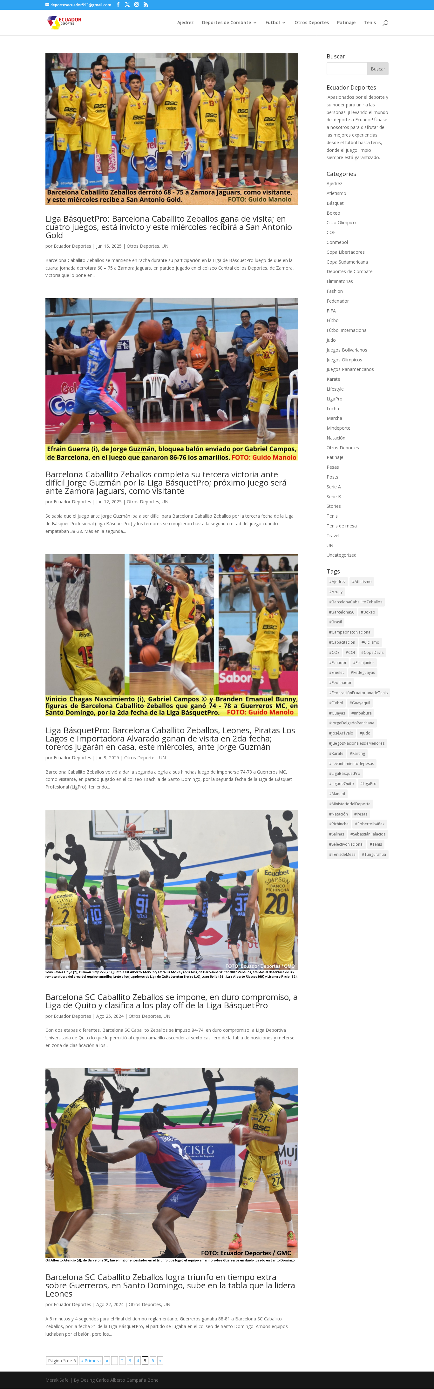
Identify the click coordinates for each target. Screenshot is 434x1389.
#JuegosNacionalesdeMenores (356, 743)
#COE (334, 652)
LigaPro (334, 399)
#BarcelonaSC (342, 612)
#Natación (338, 814)
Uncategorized (341, 555)
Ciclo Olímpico (341, 222)
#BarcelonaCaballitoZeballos (355, 602)
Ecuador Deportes (72, 246)
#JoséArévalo (341, 733)
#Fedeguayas (363, 672)
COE (331, 232)
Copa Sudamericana (347, 262)
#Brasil (335, 622)
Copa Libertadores (346, 252)
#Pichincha (339, 824)
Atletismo (336, 193)
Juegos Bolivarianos (347, 350)
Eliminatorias (340, 281)
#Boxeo (368, 612)
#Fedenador (340, 682)
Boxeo (333, 213)
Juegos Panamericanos (350, 369)
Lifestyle (335, 389)
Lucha (333, 409)
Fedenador (338, 301)
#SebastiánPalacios (367, 834)
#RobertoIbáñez (369, 824)
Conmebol (337, 242)
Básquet (335, 203)
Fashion (335, 291)
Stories (334, 506)
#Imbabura (361, 713)
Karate (333, 379)
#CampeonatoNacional (350, 632)
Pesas (333, 467)
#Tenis (376, 844)
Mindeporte (338, 428)
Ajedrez (185, 22)
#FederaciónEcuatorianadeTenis (358, 692)
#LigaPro (368, 783)
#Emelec (336, 672)
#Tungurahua (374, 854)
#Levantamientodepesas (351, 763)
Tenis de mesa (342, 526)
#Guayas (337, 713)
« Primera (91, 1361)
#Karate (336, 753)
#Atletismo (362, 581)
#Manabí (337, 793)
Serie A (334, 487)
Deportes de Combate (226, 22)
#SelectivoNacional (346, 844)
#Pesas (360, 814)
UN (165, 246)
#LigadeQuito (341, 783)
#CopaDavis (372, 652)
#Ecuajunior (363, 662)
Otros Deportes (312, 22)
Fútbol (273, 22)
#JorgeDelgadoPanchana (351, 723)
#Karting (357, 753)
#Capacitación (342, 642)
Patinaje (346, 22)
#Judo (365, 733)
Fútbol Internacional (347, 330)
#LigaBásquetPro (344, 773)
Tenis (370, 22)
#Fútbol (336, 703)
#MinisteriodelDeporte (349, 804)
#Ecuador (338, 662)
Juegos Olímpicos (344, 360)
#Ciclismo (370, 642)
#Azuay (335, 591)
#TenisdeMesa (342, 854)
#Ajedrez (337, 581)
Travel (333, 536)
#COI (350, 652)
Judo (331, 340)
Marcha (334, 418)
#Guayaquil (359, 703)
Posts (332, 477)
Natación (336, 438)
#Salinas (336, 834)
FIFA (331, 311)
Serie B (334, 496)
